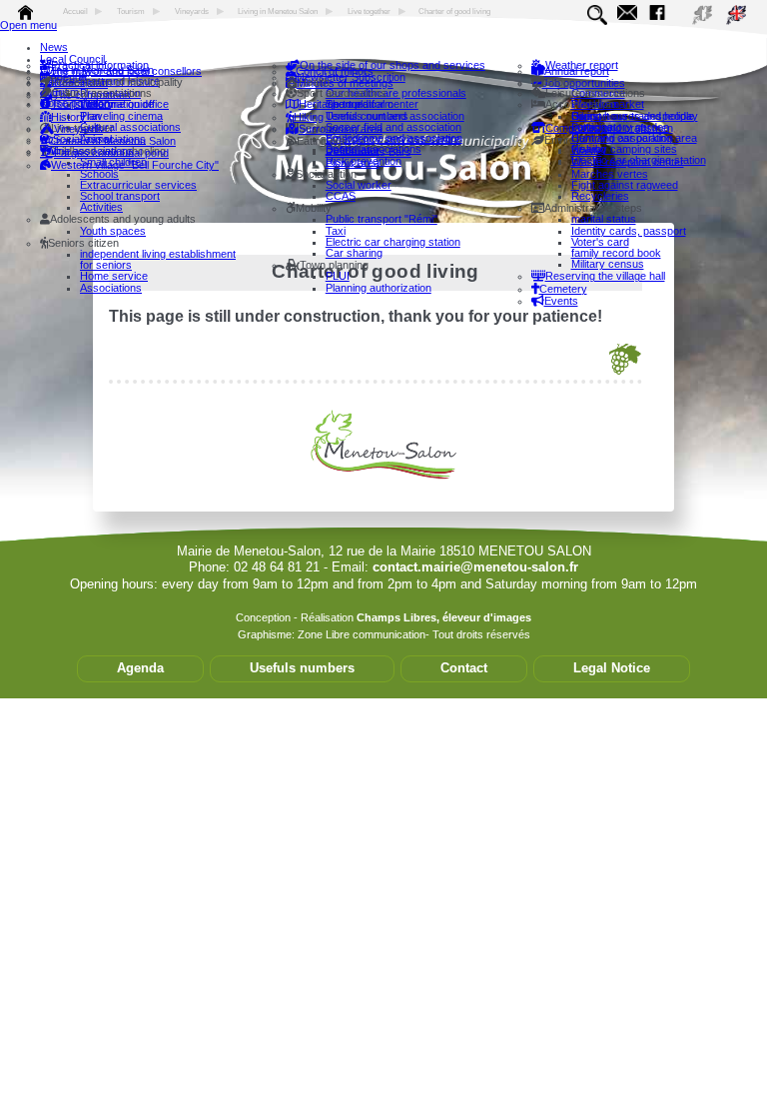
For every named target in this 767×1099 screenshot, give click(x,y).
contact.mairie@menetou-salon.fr (475, 566)
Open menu (28, 25)
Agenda (140, 667)
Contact (463, 667)
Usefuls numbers (302, 667)
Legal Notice (611, 667)
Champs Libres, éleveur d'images (444, 617)
